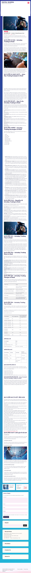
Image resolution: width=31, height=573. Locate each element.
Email (4, 507)
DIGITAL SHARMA (8, 2)
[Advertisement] (15, 10)
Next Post (18, 487)
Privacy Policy (26, 569)
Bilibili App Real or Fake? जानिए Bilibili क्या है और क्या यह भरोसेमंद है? (13, 533)
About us (7, 556)
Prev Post (11, 486)
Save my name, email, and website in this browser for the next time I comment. (15, 514)
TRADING (6, 31)
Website (4, 511)
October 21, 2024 (7, 34)
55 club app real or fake (7, 536)
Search (6, 522)
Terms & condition (20, 569)
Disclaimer (7, 543)
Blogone (9, 570)
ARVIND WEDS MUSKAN (8, 534)
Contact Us (8, 550)
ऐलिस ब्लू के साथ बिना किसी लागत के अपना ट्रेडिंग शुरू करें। (11, 431)
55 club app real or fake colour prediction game (11, 535)
